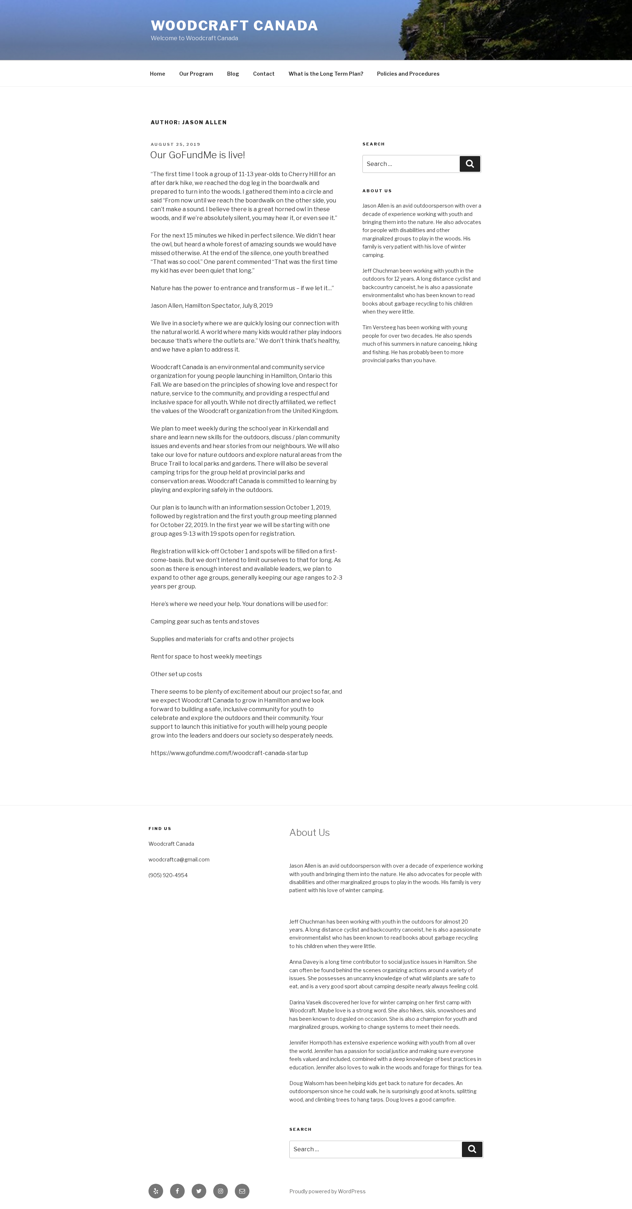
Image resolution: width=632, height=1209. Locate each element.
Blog (233, 74)
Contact (264, 74)
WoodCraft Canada (235, 26)
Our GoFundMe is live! (197, 154)
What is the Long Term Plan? (326, 74)
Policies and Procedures (408, 74)
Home (157, 74)
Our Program (196, 74)
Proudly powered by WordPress (327, 1191)
